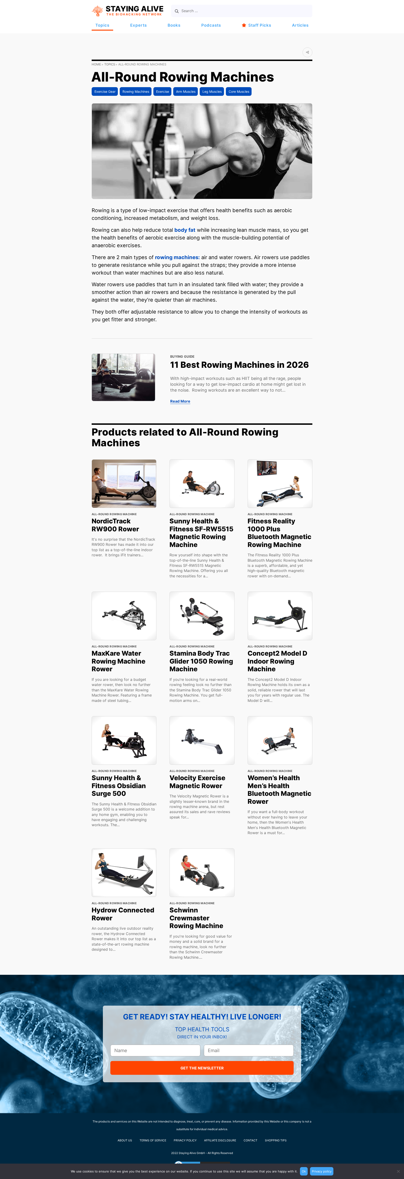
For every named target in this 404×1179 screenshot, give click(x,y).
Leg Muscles (212, 91)
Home (96, 64)
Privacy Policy (185, 1140)
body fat (184, 230)
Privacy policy (322, 1171)
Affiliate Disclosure (220, 1140)
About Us (125, 1140)
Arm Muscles (185, 91)
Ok (304, 1171)
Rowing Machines (136, 91)
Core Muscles (239, 91)
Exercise (162, 91)
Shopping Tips (276, 1140)
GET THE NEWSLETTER (202, 1068)
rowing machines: (177, 257)
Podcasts (211, 25)
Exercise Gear (104, 91)
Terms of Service (153, 1140)
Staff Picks (259, 25)
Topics (102, 25)
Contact (250, 1140)
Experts (138, 25)
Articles (300, 25)
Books (174, 25)
